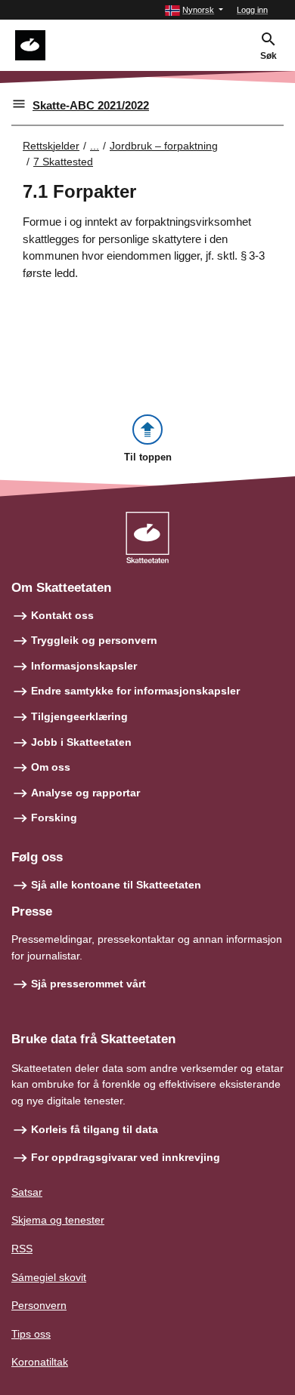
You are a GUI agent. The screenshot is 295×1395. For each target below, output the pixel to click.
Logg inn (252, 9)
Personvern (39, 1305)
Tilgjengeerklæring (79, 716)
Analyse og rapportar (85, 793)
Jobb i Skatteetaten (81, 742)
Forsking (54, 817)
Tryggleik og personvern (94, 640)
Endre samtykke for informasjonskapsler (135, 691)
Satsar (26, 1192)
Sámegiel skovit (48, 1277)
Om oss (50, 767)
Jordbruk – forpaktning (164, 146)
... (94, 146)
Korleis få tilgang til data (94, 1129)
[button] (194, 10)
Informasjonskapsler (84, 666)
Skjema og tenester (57, 1220)
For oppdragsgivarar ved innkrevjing (125, 1157)
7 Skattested (63, 162)
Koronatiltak (39, 1362)
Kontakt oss (62, 615)
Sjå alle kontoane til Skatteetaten (116, 885)
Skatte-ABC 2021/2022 (91, 105)
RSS (22, 1249)
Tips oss (31, 1334)
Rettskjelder (51, 146)
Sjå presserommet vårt (88, 984)
